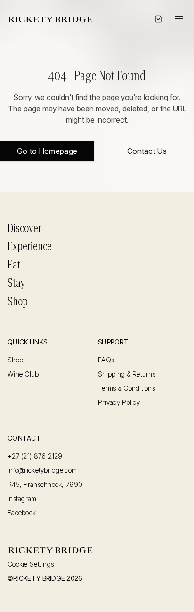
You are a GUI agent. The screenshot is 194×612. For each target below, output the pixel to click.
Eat (14, 264)
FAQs (106, 360)
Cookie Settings (31, 564)
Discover (24, 228)
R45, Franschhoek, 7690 (45, 484)
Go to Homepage (47, 151)
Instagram (22, 498)
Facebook (22, 513)
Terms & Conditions (126, 388)
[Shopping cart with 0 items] (158, 18)
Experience (30, 246)
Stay (16, 283)
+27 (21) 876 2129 (35, 456)
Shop (18, 301)
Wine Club (23, 374)
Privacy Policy (119, 402)
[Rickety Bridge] (50, 19)
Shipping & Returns (126, 374)
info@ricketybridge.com (42, 470)
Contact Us (147, 151)
